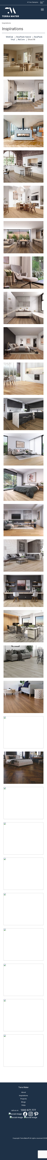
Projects (23, 1099)
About (23, 1092)
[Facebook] (25, 1114)
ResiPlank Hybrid (23, 37)
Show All (31, 39)
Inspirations (23, 1096)
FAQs (24, 1105)
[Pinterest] (36, 1114)
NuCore (21, 39)
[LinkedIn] (15, 1114)
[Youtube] (16, 1117)
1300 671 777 (28, 1110)
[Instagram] (31, 1114)
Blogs (23, 1102)
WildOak (9, 37)
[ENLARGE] (23, 60)
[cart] (41, 2)
